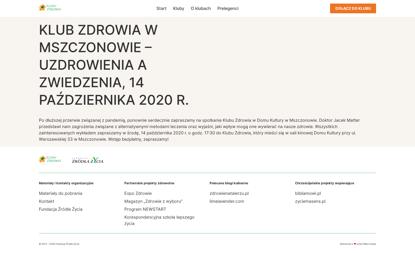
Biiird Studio (369, 243)
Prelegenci (227, 8)
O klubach (201, 8)
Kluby (178, 8)
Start (161, 8)
